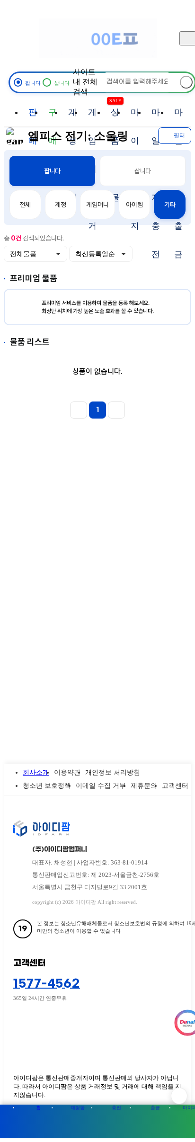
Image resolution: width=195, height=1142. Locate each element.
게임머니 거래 (92, 116)
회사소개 (36, 772)
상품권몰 (115, 112)
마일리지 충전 (155, 116)
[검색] (186, 82)
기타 (170, 204)
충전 (116, 1107)
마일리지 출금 (178, 116)
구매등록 (52, 116)
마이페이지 (135, 116)
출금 (155, 1107)
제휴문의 (144, 785)
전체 (25, 204)
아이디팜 (98, 38)
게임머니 (97, 204)
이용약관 (67, 772)
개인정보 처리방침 (112, 772)
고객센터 (175, 785)
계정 (60, 204)
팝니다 (52, 171)
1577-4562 (46, 983)
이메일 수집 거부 (101, 785)
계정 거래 (72, 116)
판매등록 (32, 116)
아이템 (134, 204)
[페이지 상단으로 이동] (179, 1096)
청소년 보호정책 (47, 785)
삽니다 (142, 171)
